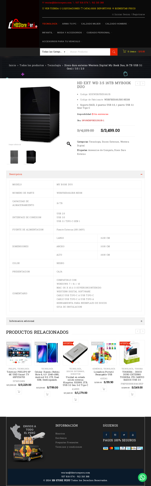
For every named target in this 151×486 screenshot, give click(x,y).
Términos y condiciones (68, 447)
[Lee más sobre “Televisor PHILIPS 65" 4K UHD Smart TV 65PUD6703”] (19, 391)
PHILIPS (12, 369)
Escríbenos (61, 438)
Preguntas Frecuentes (66, 442)
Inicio (12, 65)
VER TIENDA (51, 8)
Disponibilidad (84, 114)
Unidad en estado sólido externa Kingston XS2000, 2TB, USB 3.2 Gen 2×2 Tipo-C (75, 381)
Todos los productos (32, 65)
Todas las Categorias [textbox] (53, 52)
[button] (69, 116)
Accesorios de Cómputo (100, 150)
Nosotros (60, 434)
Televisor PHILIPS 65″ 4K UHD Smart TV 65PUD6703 (19, 374)
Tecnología (54, 65)
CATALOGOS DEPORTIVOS (97, 8)
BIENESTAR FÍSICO (125, 8)
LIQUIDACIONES (70, 8)
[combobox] (53, 52)
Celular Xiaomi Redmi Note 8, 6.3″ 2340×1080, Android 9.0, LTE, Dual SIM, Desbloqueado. (47, 376)
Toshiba (139, 369)
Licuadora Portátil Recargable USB (104, 373)
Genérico (97, 369)
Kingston (75, 374)
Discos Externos (110, 142)
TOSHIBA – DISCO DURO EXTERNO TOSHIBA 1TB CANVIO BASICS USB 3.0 (132, 376)
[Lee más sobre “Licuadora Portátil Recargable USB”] (104, 389)
